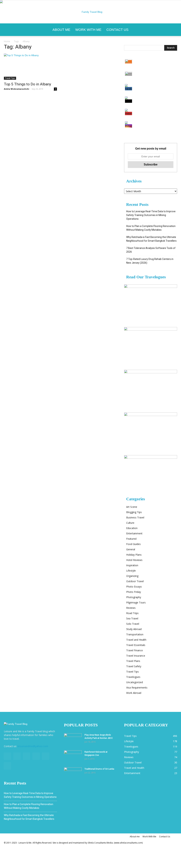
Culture (130, 522)
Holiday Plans (134, 554)
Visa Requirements (136, 687)
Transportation (134, 634)
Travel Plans (133, 661)
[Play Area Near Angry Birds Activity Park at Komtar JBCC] (73, 739)
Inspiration (132, 565)
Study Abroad (134, 629)
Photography (133, 597)
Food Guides (133, 544)
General (130, 549)
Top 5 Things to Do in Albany (27, 84)
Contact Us (117, 30)
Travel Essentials (135, 645)
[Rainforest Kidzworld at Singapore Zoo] (73, 756)
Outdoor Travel (135, 581)
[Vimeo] (36, 756)
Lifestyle (131, 570)
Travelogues (133, 677)
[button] (173, 30)
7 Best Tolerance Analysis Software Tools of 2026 (151, 250)
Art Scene (131, 506)
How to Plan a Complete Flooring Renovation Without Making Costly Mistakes (151, 228)
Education (132, 528)
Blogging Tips (134, 512)
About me (61, 30)
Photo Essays (134, 586)
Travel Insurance (135, 655)
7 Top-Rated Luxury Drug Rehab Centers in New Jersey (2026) (149, 261)
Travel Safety (133, 666)
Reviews (131, 607)
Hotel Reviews (134, 560)
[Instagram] (17, 756)
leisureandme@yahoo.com (32, 746)
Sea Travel (132, 618)
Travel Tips (10, 78)
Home (7, 41)
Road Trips (132, 613)
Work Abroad (133, 693)
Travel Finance (134, 650)
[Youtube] (7, 765)
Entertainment (134, 533)
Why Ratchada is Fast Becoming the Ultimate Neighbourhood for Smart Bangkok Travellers (151, 239)
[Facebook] (7, 756)
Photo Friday (133, 592)
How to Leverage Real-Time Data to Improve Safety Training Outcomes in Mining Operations (151, 215)
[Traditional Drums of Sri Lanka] (73, 773)
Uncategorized (134, 682)
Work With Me (88, 30)
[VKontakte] (45, 756)
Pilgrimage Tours (136, 602)
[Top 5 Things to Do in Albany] (30, 67)
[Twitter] (26, 756)
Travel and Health (136, 639)
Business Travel (135, 517)
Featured (131, 538)
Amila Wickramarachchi (16, 89)
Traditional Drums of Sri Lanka (99, 769)
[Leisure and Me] (90, 11)
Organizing (132, 576)
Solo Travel (132, 623)
